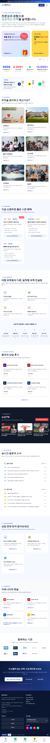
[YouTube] (34, 727)
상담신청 (41, 5)
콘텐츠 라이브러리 (29, 699)
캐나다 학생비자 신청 (30, 703)
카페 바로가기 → (6, 607)
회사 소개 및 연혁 (29, 697)
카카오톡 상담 (28, 679)
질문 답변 (28, 701)
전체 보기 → (43, 463)
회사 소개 (14, 734)
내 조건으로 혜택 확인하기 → (13, 236)
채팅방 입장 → (30, 623)
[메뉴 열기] (47, 5)
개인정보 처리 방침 (20, 734)
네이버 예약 (40, 679)
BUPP (9, 734)
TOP (47, 734)
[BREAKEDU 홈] (9, 5)
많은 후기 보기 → (25, 399)
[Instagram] (27, 727)
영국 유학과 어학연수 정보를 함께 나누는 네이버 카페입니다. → (12, 623)
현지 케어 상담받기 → (9, 53)
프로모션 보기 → (39, 1)
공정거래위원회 (34, 653)
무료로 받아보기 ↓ (13, 548)
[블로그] (38, 727)
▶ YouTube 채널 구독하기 (41, 419)
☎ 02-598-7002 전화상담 (13, 679)
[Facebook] (30, 727)
